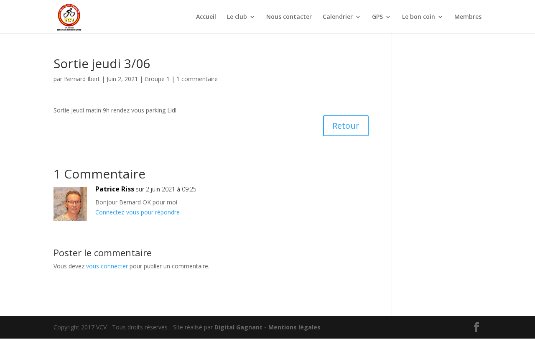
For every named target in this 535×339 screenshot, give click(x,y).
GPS (377, 17)
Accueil (206, 17)
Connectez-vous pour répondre (137, 212)
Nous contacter (289, 17)
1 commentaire (197, 79)
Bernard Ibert (82, 79)
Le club (237, 17)
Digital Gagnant (238, 327)
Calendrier (338, 17)
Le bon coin (418, 17)
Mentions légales (294, 327)
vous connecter (107, 266)
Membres (468, 17)
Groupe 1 (157, 79)
